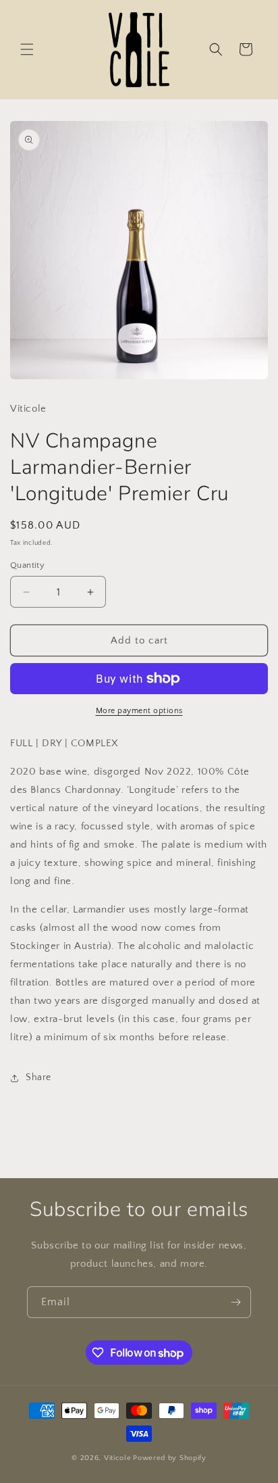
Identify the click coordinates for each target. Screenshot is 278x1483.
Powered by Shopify (169, 1458)
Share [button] (38, 1077)
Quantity (27, 565)
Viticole (118, 1458)
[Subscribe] (235, 1302)
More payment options (139, 710)
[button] (27, 49)
